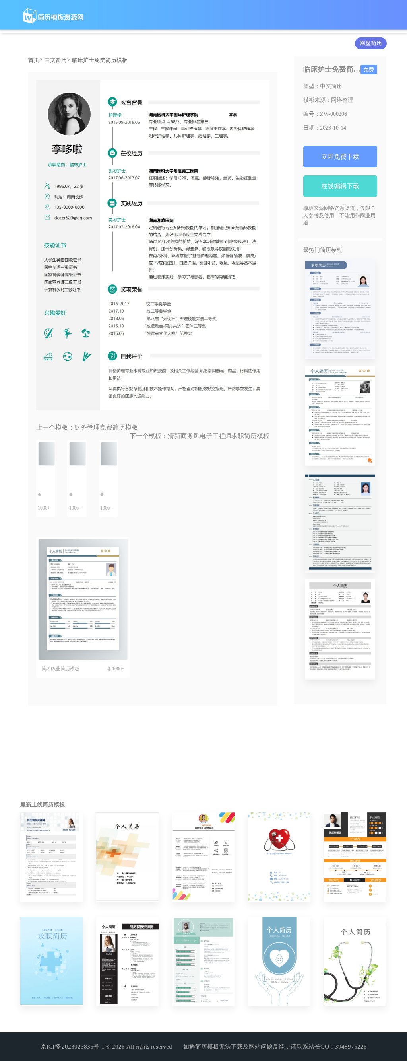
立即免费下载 (340, 156)
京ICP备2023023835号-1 (73, 1046)
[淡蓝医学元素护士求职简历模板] (51, 961)
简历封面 (188, 43)
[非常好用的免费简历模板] (340, 309)
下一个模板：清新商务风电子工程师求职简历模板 (199, 435)
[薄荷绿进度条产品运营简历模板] (203, 961)
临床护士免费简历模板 (100, 60)
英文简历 (152, 43)
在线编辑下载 (340, 186)
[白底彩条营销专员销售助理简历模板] (203, 857)
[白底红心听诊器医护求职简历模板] (279, 857)
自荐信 (221, 43)
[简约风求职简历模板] (340, 416)
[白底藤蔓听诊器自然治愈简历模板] (355, 961)
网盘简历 (371, 43)
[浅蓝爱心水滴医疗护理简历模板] (279, 961)
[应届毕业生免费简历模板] (340, 523)
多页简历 (254, 43)
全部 (50, 43)
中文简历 (81, 43)
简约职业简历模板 (60, 669)
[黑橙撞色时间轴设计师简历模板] (355, 857)
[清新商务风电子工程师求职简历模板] (51, 857)
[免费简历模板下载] (340, 629)
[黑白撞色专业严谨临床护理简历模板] (127, 961)
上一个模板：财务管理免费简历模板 (87, 427)
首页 (35, 60)
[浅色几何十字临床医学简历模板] (127, 857)
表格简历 (116, 43)
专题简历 (290, 43)
